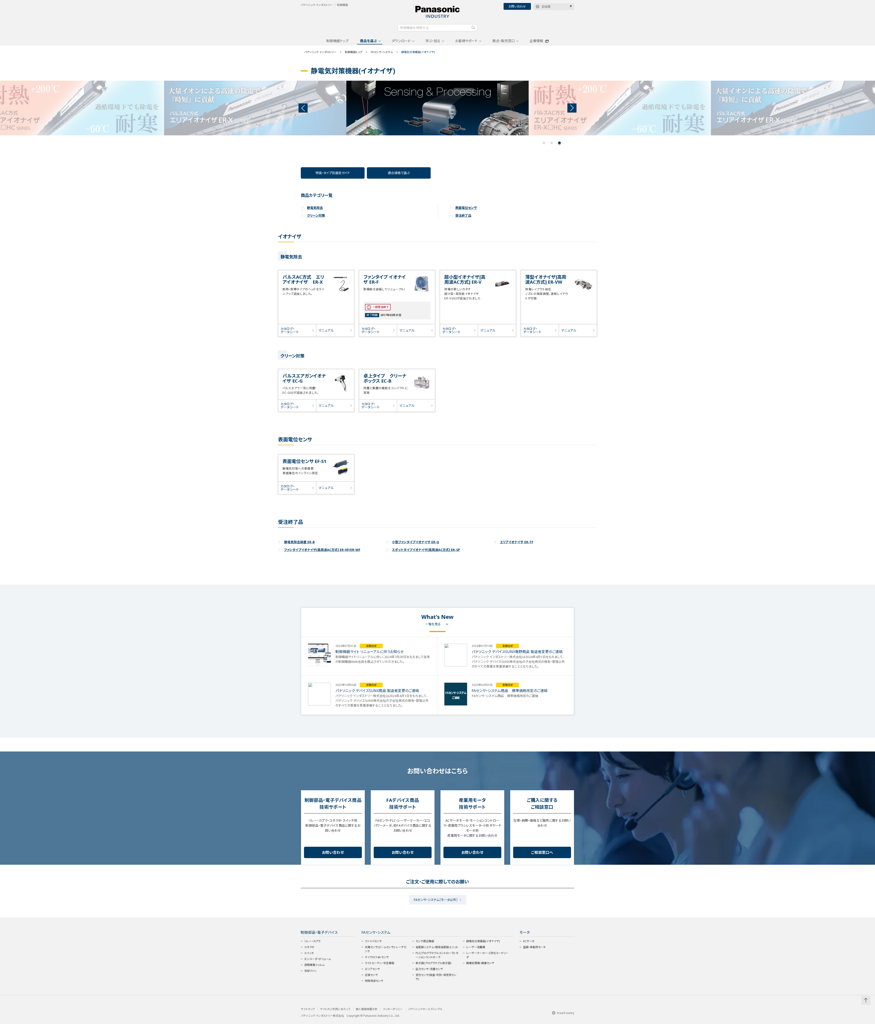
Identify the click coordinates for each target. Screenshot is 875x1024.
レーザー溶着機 (475, 947)
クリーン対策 (316, 215)
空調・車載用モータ (534, 947)
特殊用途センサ (374, 981)
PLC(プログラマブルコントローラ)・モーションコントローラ (437, 955)
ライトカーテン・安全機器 (379, 963)
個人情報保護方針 (367, 1009)
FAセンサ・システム (382, 52)
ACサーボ (529, 941)
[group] (255, 108)
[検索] (473, 27)
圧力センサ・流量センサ (429, 969)
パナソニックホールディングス (425, 1009)
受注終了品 (463, 215)
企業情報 (536, 41)
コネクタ (309, 947)
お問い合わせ (517, 6)
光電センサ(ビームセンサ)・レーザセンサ (385, 949)
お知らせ (371, 646)
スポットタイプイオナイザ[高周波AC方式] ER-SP (426, 550)
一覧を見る (433, 624)
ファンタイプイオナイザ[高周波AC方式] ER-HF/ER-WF (322, 550)
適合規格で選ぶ (399, 173)
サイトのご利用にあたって (335, 1009)
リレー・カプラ (312, 941)
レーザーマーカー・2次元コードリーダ (487, 955)
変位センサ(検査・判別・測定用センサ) (436, 977)
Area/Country (565, 1013)
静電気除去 (315, 208)
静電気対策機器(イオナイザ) (483, 941)
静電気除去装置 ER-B (299, 542)
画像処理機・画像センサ (480, 963)
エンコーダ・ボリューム (317, 959)
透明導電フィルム (314, 965)
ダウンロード (401, 41)
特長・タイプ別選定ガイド (333, 173)
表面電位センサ (466, 208)
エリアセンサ (372, 969)
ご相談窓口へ (542, 852)
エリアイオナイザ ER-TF (516, 542)
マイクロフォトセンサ (377, 957)
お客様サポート (466, 41)
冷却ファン (310, 971)
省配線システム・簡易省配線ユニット (437, 947)
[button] (544, 143)
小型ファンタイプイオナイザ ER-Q (415, 542)
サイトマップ (308, 1009)
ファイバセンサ (373, 941)
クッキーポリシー (393, 1009)
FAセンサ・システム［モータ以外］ (436, 900)
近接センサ (371, 975)
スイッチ (309, 953)
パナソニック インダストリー (320, 52)
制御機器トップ (337, 41)
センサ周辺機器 (425, 941)
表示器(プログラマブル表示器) (433, 963)
